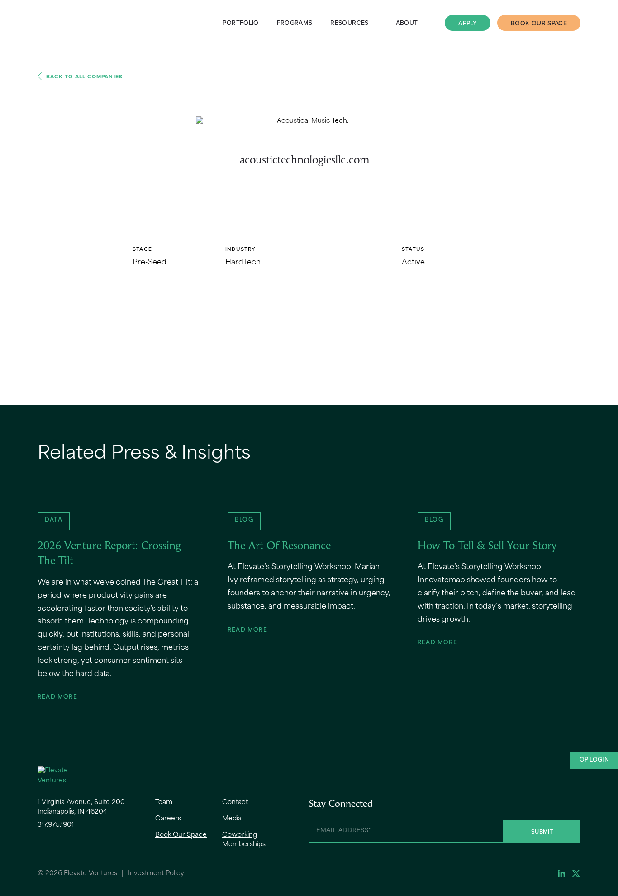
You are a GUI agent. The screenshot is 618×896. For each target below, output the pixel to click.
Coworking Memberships (244, 840)
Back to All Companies (84, 76)
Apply (467, 23)
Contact (235, 802)
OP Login (594, 760)
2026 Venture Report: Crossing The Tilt (109, 554)
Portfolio (240, 22)
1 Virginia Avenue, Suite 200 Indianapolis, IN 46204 (81, 807)
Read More (57, 697)
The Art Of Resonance (279, 546)
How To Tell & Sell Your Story (487, 546)
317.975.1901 (56, 825)
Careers (168, 818)
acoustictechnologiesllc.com (304, 160)
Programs (295, 22)
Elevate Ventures (60, 23)
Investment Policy (156, 873)
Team (163, 802)
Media (232, 818)
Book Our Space (539, 23)
